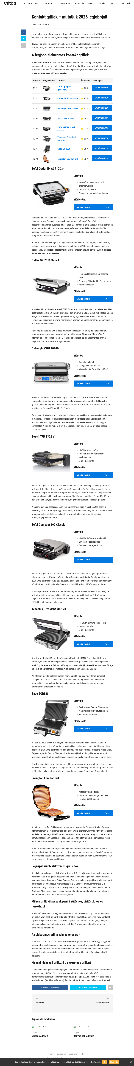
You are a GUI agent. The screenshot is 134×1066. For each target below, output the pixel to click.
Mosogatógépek (40, 1036)
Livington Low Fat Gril (67, 159)
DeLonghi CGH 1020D (67, 108)
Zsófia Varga (36, 24)
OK (105, 1062)
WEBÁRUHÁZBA (101, 88)
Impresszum (61, 1054)
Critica (10, 3)
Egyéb (114, 3)
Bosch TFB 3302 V (66, 118)
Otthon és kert (32, 3)
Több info (114, 1062)
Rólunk (125, 3)
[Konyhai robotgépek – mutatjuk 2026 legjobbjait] (83, 1027)
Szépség (101, 3)
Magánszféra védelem (77, 1054)
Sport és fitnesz (83, 3)
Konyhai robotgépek (84, 1036)
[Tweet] (23, 38)
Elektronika (64, 3)
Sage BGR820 (63, 149)
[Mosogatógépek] (39, 1027)
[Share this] (23, 32)
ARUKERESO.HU (83, 207)
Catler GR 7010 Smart (67, 98)
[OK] (130, 1062)
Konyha (48, 3)
